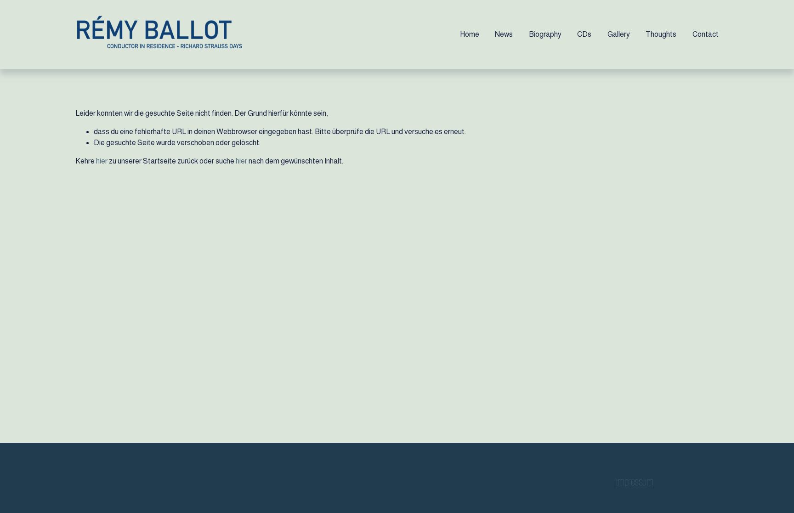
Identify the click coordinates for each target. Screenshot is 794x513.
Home (469, 34)
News (504, 34)
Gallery (618, 34)
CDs (584, 34)
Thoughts (661, 34)
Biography (545, 34)
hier (102, 161)
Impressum (634, 482)
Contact (705, 34)
